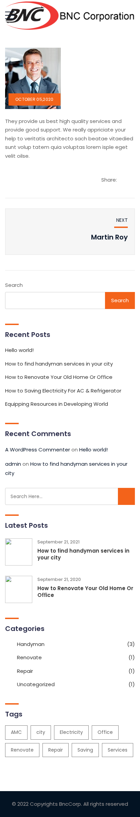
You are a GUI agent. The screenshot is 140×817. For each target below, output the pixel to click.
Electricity (71, 732)
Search (14, 285)
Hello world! (19, 350)
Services (117, 749)
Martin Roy (109, 237)
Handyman (31, 644)
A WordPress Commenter (37, 449)
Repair (25, 671)
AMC (16, 732)
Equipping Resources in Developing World (56, 403)
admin (13, 463)
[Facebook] (106, 189)
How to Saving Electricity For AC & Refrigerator (63, 390)
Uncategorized (36, 684)
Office (105, 732)
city (40, 732)
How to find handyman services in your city (59, 363)
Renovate (29, 657)
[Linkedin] (128, 189)
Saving (85, 749)
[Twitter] (117, 189)
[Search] (126, 496)
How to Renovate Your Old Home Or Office (58, 377)
